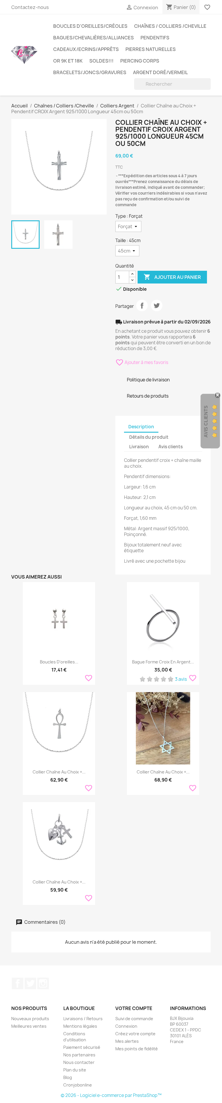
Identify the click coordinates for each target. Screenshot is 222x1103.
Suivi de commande (134, 1018)
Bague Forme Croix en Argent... (163, 662)
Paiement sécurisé (81, 1047)
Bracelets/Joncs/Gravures (89, 72)
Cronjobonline (77, 1085)
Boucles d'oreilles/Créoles (90, 26)
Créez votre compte (135, 1033)
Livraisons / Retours (83, 1018)
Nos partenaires (79, 1055)
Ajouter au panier (172, 276)
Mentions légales (80, 1026)
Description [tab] (141, 427)
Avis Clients (206, 421)
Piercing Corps (139, 61)
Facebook (17, 983)
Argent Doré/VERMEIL (160, 72)
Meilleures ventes (29, 1026)
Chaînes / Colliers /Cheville (170, 26)
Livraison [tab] (139, 447)
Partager (142, 305)
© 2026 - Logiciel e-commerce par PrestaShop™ (111, 1095)
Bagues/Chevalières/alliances (93, 37)
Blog (67, 1077)
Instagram (43, 983)
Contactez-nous (30, 7)
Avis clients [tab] (170, 447)
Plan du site (74, 1070)
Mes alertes (127, 1041)
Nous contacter (79, 1062)
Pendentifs (154, 37)
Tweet (156, 305)
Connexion (126, 1026)
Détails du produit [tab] (149, 437)
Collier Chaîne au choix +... (59, 772)
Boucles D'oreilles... (59, 662)
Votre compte (133, 1008)
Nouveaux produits (30, 1018)
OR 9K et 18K (68, 61)
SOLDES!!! (101, 61)
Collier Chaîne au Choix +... (163, 772)
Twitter (30, 983)
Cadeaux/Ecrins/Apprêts (86, 49)
